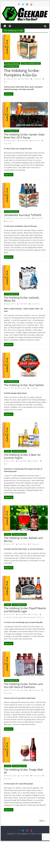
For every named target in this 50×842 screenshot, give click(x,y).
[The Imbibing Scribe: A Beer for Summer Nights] (25, 423)
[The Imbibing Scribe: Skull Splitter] (25, 354)
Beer (5, 82)
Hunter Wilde (25, 79)
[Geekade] (4, 26)
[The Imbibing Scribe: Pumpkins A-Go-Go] (25, 36)
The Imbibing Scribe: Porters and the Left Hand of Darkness (23, 685)
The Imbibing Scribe (11, 66)
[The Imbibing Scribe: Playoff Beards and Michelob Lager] (25, 577)
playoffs (32, 617)
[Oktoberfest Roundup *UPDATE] (25, 184)
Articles (7, 451)
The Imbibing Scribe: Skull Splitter (24, 385)
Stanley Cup (40, 617)
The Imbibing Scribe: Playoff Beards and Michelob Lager (25, 609)
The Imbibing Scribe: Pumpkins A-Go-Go (22, 72)
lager (20, 617)
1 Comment (34, 614)
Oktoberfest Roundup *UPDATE (22, 215)
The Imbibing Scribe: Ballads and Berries (23, 539)
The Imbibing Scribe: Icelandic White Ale (21, 299)
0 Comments (36, 79)
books (10, 693)
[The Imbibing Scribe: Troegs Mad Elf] (25, 738)
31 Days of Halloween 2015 (31, 63)
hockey (15, 617)
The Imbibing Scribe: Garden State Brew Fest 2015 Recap (24, 136)
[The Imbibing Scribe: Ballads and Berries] (25, 507)
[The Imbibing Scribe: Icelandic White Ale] (25, 266)
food (9, 144)
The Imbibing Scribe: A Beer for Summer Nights (22, 456)
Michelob (26, 617)
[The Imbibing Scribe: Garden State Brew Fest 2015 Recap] (25, 103)
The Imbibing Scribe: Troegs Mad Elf (23, 771)
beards (6, 617)
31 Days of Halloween (12, 63)
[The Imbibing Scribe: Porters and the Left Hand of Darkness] (25, 653)
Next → (43, 820)
